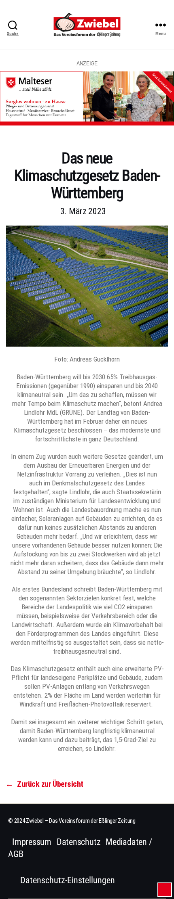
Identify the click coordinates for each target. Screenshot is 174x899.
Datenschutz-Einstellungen (67, 880)
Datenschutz (79, 842)
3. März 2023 (83, 211)
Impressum (31, 842)
